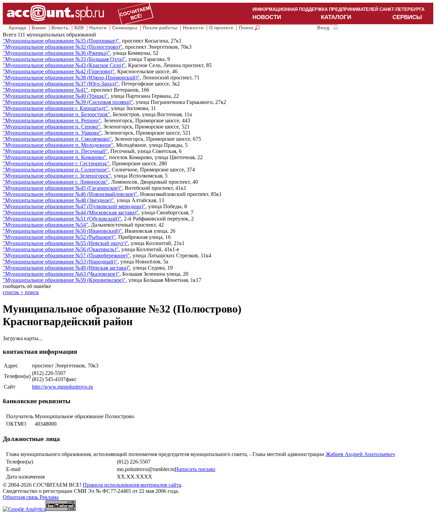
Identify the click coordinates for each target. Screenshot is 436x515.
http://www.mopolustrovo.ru (62, 387)
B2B (79, 27)
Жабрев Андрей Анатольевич (360, 454)
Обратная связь (21, 497)
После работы (160, 27)
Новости (193, 27)
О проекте (221, 27)
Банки (39, 27)
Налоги (98, 27)
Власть (60, 27)
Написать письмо (195, 469)
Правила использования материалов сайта (132, 485)
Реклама (49, 497)
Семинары (124, 27)
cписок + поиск (21, 292)
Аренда (17, 27)
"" (61, 41)
